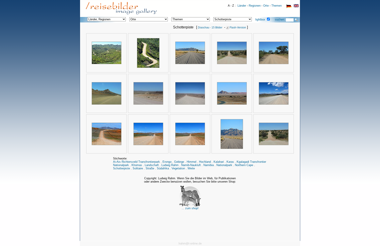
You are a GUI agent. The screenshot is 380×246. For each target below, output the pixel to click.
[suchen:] (296, 19)
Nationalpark (224, 165)
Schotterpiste (121, 168)
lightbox (260, 19)
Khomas (137, 165)
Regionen (255, 5)
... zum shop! (190, 208)
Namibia (208, 165)
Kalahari (219, 161)
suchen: (280, 19)
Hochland (205, 161)
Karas (230, 161)
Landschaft (152, 165)
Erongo (167, 161)
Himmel (191, 161)
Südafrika (163, 168)
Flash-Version (237, 27)
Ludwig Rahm (170, 165)
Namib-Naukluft (191, 165)
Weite (191, 168)
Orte (266, 5)
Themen (276, 5)
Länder (242, 5)
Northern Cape (244, 165)
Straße (150, 168)
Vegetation (178, 168)
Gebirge (179, 161)
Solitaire (138, 168)
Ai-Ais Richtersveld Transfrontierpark (136, 161)
